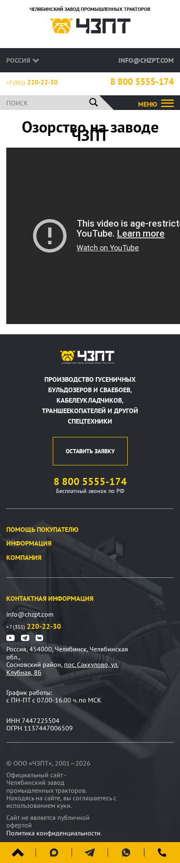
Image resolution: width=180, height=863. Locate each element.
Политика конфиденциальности (53, 833)
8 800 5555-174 (142, 82)
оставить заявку (90, 451)
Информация (28, 543)
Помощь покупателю (42, 529)
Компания (23, 557)
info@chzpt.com (146, 60)
